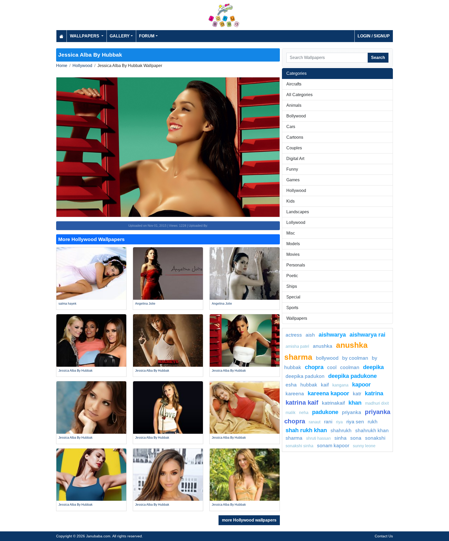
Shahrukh (341, 430)
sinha (340, 438)
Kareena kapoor (328, 393)
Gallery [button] (120, 36)
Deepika (373, 367)
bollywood (327, 358)
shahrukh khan (372, 430)
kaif (325, 385)
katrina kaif (302, 402)
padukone (325, 412)
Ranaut (314, 422)
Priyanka (351, 412)
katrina (374, 393)
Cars (290, 126)
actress (294, 335)
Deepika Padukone (352, 376)
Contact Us (384, 536)
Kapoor (361, 384)
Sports (292, 307)
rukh (373, 421)
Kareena (295, 393)
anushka (322, 346)
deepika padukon (305, 376)
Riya (339, 422)
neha (303, 412)
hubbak (308, 385)
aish (310, 335)
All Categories (299, 94)
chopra (314, 367)
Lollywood (295, 222)
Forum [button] (146, 36)
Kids (290, 201)
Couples (294, 148)
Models (293, 244)
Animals (293, 105)
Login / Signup (374, 36)
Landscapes (297, 212)
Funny (292, 169)
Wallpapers (296, 318)
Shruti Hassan (318, 438)
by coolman (355, 358)
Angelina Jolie (145, 303)
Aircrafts (293, 84)
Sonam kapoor (333, 445)
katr (357, 393)
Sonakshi (375, 438)
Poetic (292, 275)
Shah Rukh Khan (306, 430)
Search (378, 57)
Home (61, 65)
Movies (293, 254)
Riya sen (355, 421)
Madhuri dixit (377, 403)
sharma (294, 438)
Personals (295, 265)
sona (355, 438)
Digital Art (295, 158)
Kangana (340, 385)
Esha (291, 385)
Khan (354, 402)
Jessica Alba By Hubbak (75, 370)
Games (293, 180)
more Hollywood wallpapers (249, 520)
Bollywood (296, 116)
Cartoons (294, 137)
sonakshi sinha (299, 446)
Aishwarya (332, 334)
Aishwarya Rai (367, 334)
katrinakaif (333, 403)
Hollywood (82, 65)
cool (331, 367)
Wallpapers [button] (85, 36)
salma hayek (67, 303)
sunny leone (364, 446)
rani (328, 421)
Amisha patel (297, 346)
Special (293, 297)
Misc (290, 233)
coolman (349, 367)
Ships (291, 286)
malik (290, 412)
